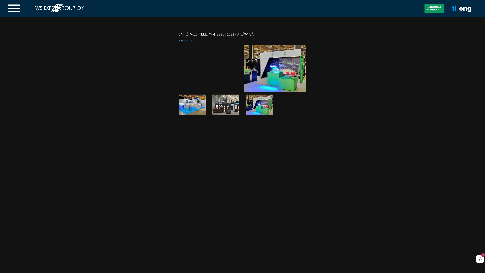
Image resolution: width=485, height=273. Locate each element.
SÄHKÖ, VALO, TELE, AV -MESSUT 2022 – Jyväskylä (216, 34)
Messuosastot (188, 40)
